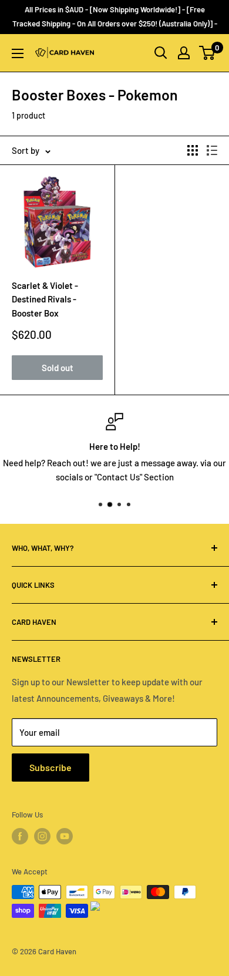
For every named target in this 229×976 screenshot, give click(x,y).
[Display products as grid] (192, 150)
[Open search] (160, 52)
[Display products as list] (212, 150)
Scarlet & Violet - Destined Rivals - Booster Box (45, 299)
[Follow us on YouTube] (64, 836)
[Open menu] (17, 53)
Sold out (57, 367)
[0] (207, 53)
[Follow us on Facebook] (20, 836)
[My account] (184, 52)
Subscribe (50, 767)
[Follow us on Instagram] (42, 836)
